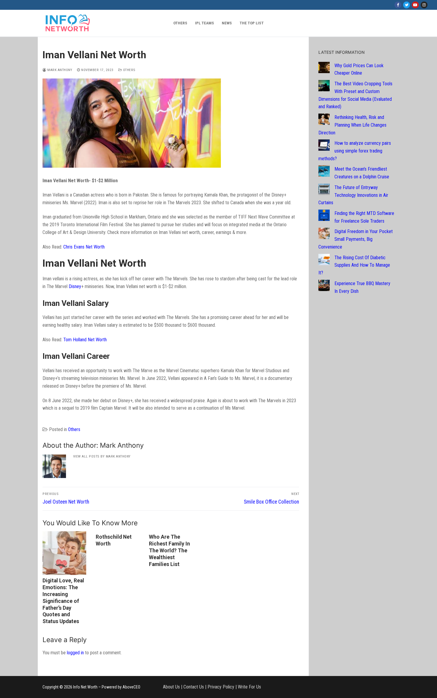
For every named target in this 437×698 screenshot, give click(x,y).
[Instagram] (424, 4)
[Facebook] (397, 4)
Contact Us (193, 687)
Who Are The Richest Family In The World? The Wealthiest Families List (169, 550)
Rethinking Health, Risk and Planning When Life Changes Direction (352, 125)
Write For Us (249, 687)
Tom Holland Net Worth (85, 339)
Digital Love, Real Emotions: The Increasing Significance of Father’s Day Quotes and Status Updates (63, 601)
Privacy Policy (221, 687)
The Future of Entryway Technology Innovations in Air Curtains (353, 195)
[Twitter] (406, 4)
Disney (75, 286)
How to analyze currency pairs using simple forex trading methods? (354, 150)
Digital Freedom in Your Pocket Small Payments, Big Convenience (355, 239)
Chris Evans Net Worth (84, 247)
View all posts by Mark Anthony (102, 456)
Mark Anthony (59, 70)
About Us (171, 687)
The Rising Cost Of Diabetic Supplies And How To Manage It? (354, 265)
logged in (75, 652)
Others (129, 70)
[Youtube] (415, 4)
